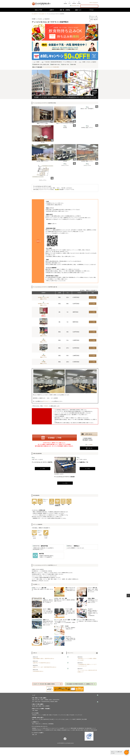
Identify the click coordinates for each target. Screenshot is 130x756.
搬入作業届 (84, 719)
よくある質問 (79, 2)
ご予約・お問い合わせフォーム (90, 6)
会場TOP (52, 10)
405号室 (43, 351)
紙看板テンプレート (52, 223)
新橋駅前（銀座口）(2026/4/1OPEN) (52, 699)
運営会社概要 (73, 728)
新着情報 (34, 728)
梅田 (37, 706)
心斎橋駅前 (47, 706)
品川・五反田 (34, 701)
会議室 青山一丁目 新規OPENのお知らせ (41, 662)
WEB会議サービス (35, 714)
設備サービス (78, 10)
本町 (43, 706)
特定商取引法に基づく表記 (51, 730)
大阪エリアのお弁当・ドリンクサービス (74, 714)
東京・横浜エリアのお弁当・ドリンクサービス (56, 714)
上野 (33, 710)
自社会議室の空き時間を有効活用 (90, 730)
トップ (33, 695)
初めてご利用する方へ (36, 723)
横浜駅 (56, 701)
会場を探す (64, 2)
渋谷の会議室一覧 (42, 13)
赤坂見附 (52, 701)
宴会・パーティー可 (36, 719)
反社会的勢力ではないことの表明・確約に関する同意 (72, 730)
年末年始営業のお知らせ (38, 671)
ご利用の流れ (74, 2)
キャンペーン (39, 728)
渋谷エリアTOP (38, 10)
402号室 (43, 325)
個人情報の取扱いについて (90, 728)
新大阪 (33, 706)
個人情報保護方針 (80, 728)
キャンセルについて (53, 728)
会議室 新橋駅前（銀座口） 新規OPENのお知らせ (43, 658)
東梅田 (40, 706)
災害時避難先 (51, 723)
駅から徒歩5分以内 (45, 719)
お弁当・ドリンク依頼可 (70, 719)
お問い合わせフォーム (47, 401)
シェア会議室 (43, 714)
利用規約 (46, 406)
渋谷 (36, 699)
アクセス (92, 10)
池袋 (33, 699)
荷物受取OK (78, 719)
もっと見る (92, 297)
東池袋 (36, 710)
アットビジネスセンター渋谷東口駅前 (51, 67)
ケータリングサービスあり (59, 719)
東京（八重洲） (41, 699)
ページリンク (67, 728)
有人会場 (51, 719)
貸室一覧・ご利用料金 (65, 10)
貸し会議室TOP (35, 13)
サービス (69, 2)
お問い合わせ (45, 728)
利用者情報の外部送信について (38, 730)
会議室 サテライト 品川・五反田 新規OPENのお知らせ (44, 667)
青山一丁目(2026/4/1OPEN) (43, 701)
